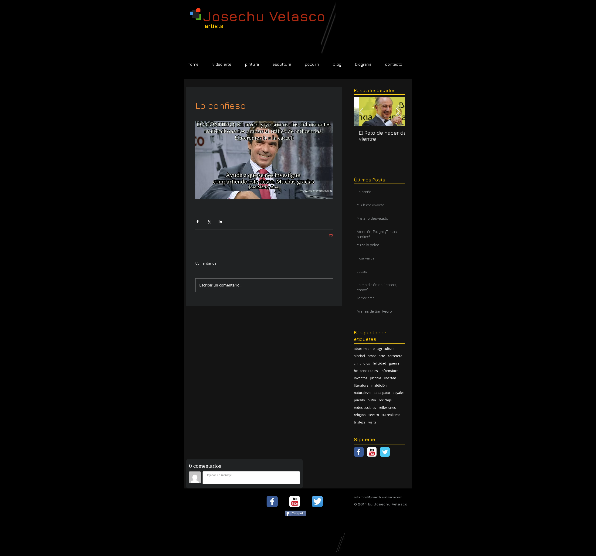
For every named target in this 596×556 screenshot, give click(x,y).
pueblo (359, 400)
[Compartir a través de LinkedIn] (220, 221)
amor (372, 356)
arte (382, 356)
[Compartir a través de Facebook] (197, 221)
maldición (379, 385)
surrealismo (391, 415)
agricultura (386, 348)
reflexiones (387, 407)
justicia (375, 378)
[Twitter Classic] (385, 452)
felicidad (379, 363)
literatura (361, 385)
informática (390, 370)
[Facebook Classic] (359, 452)
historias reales (366, 370)
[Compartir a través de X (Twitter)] (209, 221)
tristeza (360, 422)
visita (372, 422)
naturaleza (362, 392)
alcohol (359, 356)
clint (357, 363)
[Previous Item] (361, 111)
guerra (394, 363)
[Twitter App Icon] (317, 501)
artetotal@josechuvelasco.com (378, 497)
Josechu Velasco (264, 16)
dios (366, 363)
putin (372, 400)
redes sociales (365, 407)
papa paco (381, 392)
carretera (395, 356)
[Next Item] (398, 111)
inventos (360, 378)
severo (374, 415)
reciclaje (385, 400)
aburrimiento (364, 348)
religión (360, 415)
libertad (390, 378)
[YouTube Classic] (372, 452)
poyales (398, 392)
